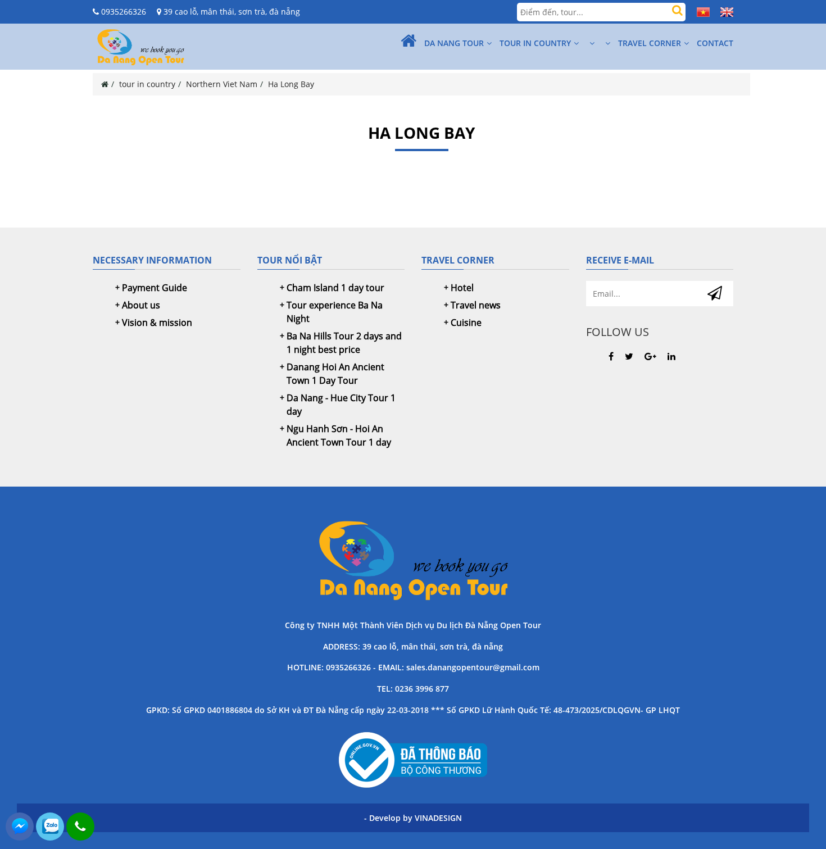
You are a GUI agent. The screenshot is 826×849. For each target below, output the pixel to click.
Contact (715, 43)
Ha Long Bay (291, 84)
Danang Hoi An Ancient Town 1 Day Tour (335, 374)
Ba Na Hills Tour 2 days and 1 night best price (344, 343)
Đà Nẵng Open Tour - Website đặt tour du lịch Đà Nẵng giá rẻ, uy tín (413, 559)
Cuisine (466, 322)
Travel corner (649, 43)
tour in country (535, 43)
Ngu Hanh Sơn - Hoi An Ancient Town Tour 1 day (339, 435)
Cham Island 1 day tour (335, 288)
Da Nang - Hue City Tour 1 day (341, 404)
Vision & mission (157, 322)
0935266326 (122, 11)
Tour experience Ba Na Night (335, 312)
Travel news (476, 305)
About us (141, 305)
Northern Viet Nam (221, 84)
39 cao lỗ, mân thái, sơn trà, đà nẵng (230, 11)
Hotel (462, 288)
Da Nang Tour (454, 43)
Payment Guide (154, 288)
